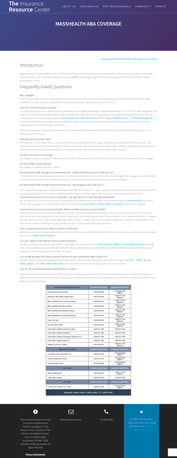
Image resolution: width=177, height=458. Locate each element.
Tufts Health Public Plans (52, 263)
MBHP (139, 260)
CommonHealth (134, 200)
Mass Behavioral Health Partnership (79, 118)
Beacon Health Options (117, 118)
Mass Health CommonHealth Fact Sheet (102, 204)
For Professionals (117, 6)
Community (143, 6)
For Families (89, 6)
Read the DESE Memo (44, 235)
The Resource (29, 7)
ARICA (75, 77)
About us (69, 6)
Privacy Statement (35, 454)
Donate (160, 6)
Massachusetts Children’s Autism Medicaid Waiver (122, 244)
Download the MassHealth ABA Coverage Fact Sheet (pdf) (129, 59)
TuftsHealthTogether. (142, 118)
